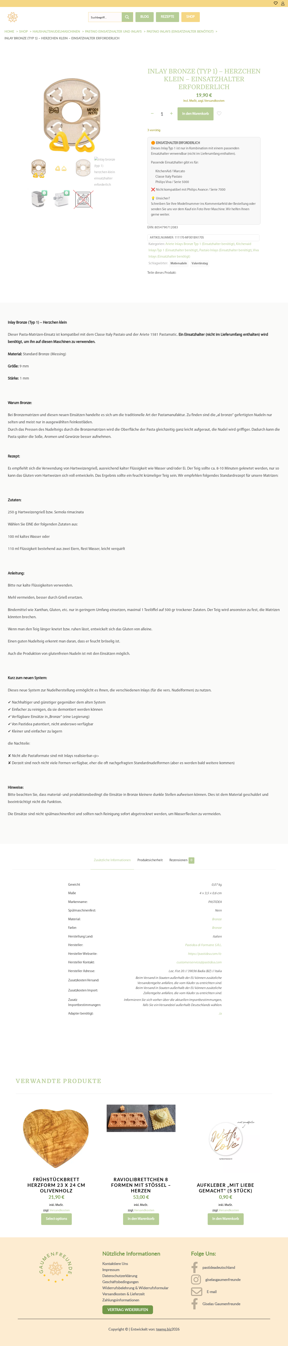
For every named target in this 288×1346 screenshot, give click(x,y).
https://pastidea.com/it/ (205, 954)
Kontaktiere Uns (115, 1263)
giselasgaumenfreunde (223, 1279)
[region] (144, 1330)
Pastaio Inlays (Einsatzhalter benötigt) (225, 250)
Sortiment (39, 17)
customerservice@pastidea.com (199, 962)
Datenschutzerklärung (119, 1275)
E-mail (212, 1291)
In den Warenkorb (195, 114)
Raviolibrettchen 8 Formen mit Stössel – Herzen (141, 1185)
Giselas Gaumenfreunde (221, 1303)
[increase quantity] (172, 113)
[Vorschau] (85, 1140)
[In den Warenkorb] (85, 1111)
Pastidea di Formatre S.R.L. (203, 945)
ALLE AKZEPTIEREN (263, 1334)
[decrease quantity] (152, 113)
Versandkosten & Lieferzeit (123, 1293)
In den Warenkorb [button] (141, 1219)
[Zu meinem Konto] (283, 4)
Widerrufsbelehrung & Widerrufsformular (135, 1287)
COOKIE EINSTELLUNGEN (219, 1334)
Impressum (110, 1269)
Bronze (217, 919)
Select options (56, 1219)
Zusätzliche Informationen (112, 860)
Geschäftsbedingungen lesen (124, 1339)
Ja (220, 1013)
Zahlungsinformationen (120, 1299)
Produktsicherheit (150, 860)
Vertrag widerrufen (128, 1309)
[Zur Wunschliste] (276, 3)
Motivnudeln (179, 263)
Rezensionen (180, 860)
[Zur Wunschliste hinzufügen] (85, 1130)
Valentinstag (200, 263)
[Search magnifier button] (127, 17)
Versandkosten (60, 1210)
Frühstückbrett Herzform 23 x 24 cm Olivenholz (56, 1185)
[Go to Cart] (286, 4)
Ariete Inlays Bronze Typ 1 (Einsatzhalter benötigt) (200, 244)
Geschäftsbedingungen (120, 1281)
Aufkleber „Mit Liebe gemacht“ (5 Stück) (225, 1187)
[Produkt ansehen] (85, 1121)
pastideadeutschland (218, 1267)
